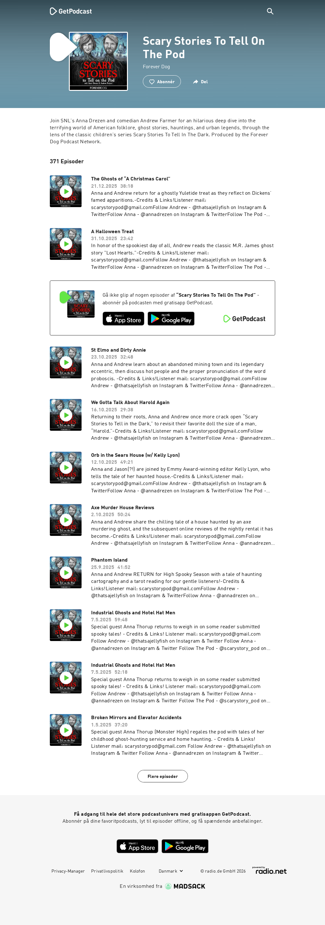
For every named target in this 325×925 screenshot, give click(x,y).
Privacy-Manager (68, 871)
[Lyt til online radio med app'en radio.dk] (269, 870)
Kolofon (137, 871)
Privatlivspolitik (107, 871)
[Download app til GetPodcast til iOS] (123, 319)
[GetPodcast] (66, 11)
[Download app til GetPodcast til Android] (171, 319)
